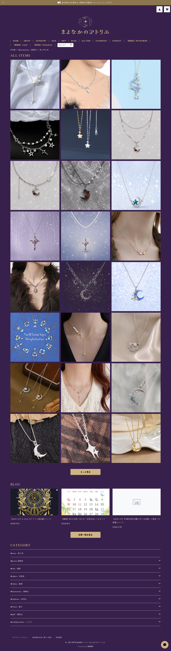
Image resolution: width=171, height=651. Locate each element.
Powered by (83, 646)
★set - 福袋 (15, 568)
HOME (16, 41)
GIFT (63, 41)
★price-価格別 (16, 561)
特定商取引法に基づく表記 (42, 637)
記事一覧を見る (85, 535)
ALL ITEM (86, 41)
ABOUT (27, 41)
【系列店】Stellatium (42, 45)
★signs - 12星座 (17, 576)
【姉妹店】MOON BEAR (137, 41)
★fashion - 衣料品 (18, 599)
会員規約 (59, 637)
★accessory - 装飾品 (27, 50)
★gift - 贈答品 (16, 614)
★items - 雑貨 (16, 584)
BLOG (74, 41)
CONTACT (116, 41)
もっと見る (85, 472)
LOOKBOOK (101, 41)
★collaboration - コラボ (21, 622)
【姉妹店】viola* (20, 45)
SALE (54, 41)
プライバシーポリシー (20, 637)
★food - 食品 (16, 607)
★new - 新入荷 (16, 553)
